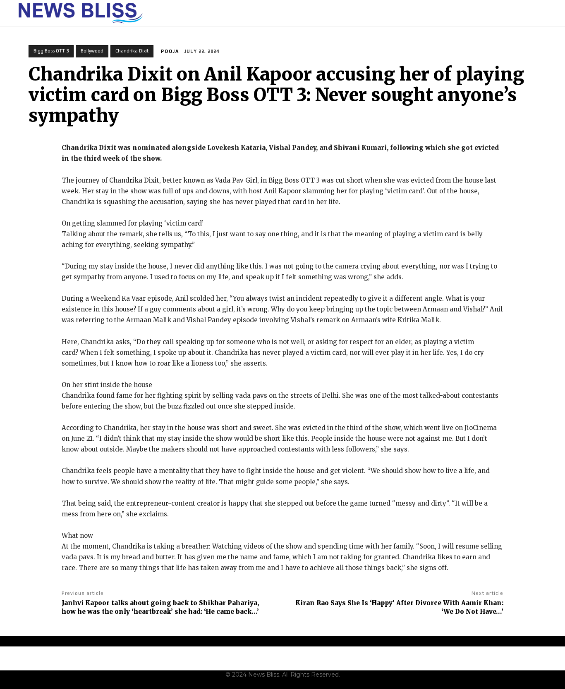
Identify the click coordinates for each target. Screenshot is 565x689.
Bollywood (92, 50)
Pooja (170, 51)
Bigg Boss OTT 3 (51, 50)
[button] (545, 13)
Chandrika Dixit (131, 50)
